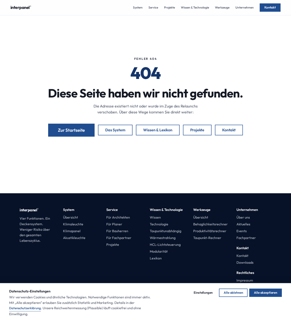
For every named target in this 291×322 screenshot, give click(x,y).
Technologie (159, 224)
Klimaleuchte (73, 224)
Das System (115, 129)
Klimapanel (72, 231)
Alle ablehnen (233, 293)
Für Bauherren (117, 231)
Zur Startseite (71, 130)
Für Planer (114, 224)
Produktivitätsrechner (209, 231)
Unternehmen (244, 7)
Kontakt (270, 7)
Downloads (245, 262)
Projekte (169, 7)
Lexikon (156, 258)
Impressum (244, 280)
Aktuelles (243, 224)
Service (153, 7)
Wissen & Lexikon (157, 129)
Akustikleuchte (74, 238)
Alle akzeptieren (265, 293)
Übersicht (70, 217)
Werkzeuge (222, 7)
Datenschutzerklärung (25, 308)
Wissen (155, 217)
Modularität (159, 251)
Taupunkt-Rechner (207, 238)
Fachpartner (246, 238)
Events (241, 231)
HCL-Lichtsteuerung (165, 244)
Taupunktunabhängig (165, 231)
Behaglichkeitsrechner (210, 224)
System (138, 7)
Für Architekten (118, 217)
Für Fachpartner (118, 238)
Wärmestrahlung (163, 238)
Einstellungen (203, 293)
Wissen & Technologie (195, 7)
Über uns (243, 217)
